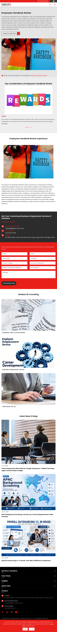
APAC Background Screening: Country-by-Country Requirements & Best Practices (27, 518)
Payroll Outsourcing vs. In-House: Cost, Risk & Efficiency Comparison (26, 563)
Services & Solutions (14, 76)
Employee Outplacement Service (13, 372)
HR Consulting (25, 76)
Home (5, 76)
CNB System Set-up (9, 409)
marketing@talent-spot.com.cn (14, 231)
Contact (4, 593)
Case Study (5, 578)
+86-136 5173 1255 (42, 1)
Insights (4, 583)
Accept (32, 629)
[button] (25, 129)
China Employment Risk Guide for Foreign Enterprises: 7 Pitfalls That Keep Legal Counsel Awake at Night (27, 472)
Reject (25, 629)
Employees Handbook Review (38, 76)
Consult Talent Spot (11, 33)
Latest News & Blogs (28, 418)
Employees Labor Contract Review (13, 335)
